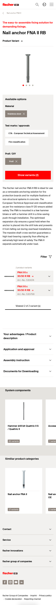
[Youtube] (16, 582)
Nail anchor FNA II (13, 13)
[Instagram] (10, 582)
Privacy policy (45, 595)
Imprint (33, 595)
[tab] (23, 85)
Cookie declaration (13, 599)
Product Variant (11, 40)
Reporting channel (32, 599)
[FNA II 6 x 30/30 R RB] (9, 276)
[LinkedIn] (21, 582)
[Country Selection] (44, 4)
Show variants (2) (28, 175)
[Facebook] (5, 582)
